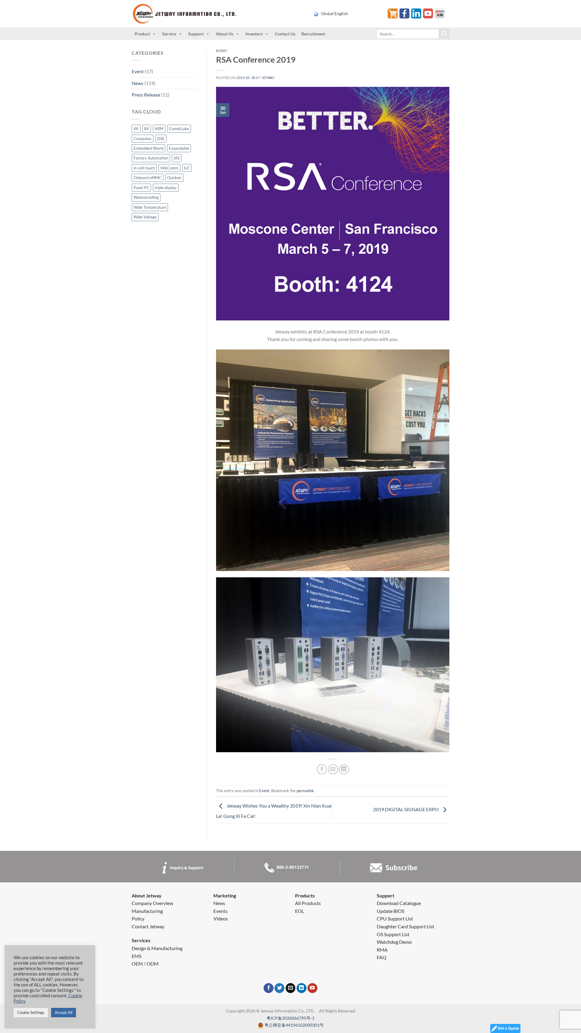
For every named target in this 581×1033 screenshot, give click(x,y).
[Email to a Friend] (333, 769)
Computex (142, 138)
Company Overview (152, 903)
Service (169, 33)
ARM (159, 128)
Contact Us (285, 33)
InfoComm (169, 168)
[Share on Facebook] (322, 769)
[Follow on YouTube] (312, 988)
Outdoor (174, 177)
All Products (308, 903)
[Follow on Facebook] (269, 988)
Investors (254, 33)
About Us (224, 33)
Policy (138, 918)
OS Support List (393, 934)
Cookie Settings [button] (30, 1012)
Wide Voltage (145, 217)
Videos (220, 918)
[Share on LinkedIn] (344, 769)
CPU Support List (395, 918)
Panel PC (141, 187)
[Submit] (444, 34)
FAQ (381, 957)
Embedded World (148, 148)
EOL (299, 911)
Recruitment (313, 33)
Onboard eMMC (147, 177)
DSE (161, 138)
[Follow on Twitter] (279, 988)
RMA (382, 950)
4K (136, 128)
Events (220, 911)
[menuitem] (347, 13)
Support (196, 33)
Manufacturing (147, 911)
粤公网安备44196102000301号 (294, 1025)
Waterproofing (146, 197)
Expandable (179, 148)
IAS (177, 158)
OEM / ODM (145, 963)
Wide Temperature (149, 207)
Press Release (146, 94)
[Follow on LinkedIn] (302, 988)
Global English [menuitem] (334, 13)
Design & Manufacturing (157, 948)
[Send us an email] (291, 988)
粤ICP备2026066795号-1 (290, 1018)
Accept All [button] (63, 1012)
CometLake (179, 128)
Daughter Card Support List (405, 926)
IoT (187, 168)
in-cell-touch (144, 168)
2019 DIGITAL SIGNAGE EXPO (406, 809)
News (137, 83)
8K (146, 128)
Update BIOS (390, 911)
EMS (136, 956)
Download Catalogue (399, 903)
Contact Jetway (148, 926)
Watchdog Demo (394, 942)
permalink (305, 790)
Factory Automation (150, 158)
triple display (166, 187)
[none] (347, 13)
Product (142, 33)
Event (138, 71)
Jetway (267, 78)
